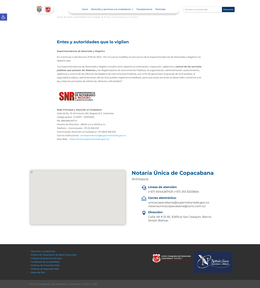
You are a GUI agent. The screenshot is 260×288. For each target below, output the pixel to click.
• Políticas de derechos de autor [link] (46, 258)
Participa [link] (160, 9)
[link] (3, 17)
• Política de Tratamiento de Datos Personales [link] (53, 255)
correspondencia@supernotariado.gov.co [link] (103, 135)
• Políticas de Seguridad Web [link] (44, 269)
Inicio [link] (85, 9)
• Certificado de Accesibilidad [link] (44, 262)
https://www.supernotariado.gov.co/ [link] (89, 139)
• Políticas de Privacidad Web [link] (44, 265)
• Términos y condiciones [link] (42, 251)
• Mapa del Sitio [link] (38, 272)
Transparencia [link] (144, 9)
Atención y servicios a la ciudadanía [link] (111, 9)
